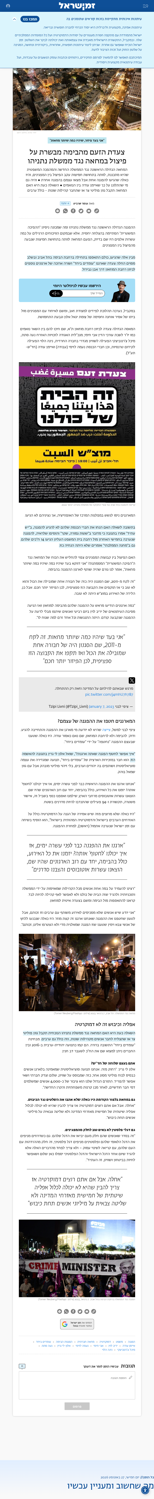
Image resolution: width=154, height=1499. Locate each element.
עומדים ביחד (43, 1341)
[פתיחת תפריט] (8, 6)
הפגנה (131, 1341)
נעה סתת (47, 1345)
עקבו (64, 203)
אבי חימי (98, 1345)
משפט (119, 1341)
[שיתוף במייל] (89, 211)
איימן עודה (129, 1345)
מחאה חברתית (85, 1341)
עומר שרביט (80, 203)
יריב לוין (113, 1345)
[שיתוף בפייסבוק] (73, 211)
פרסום (77, 1406)
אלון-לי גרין (64, 1345)
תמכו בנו (30, 19)
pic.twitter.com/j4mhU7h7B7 (109, 694)
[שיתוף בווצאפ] (65, 211)
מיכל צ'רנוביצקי (126, 1349)
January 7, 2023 (101, 707)
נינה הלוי (107, 1349)
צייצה (106, 730)
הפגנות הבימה (64, 1341)
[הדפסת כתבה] (57, 211)
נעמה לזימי (82, 1345)
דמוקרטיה (105, 1341)
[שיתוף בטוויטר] (81, 211)
